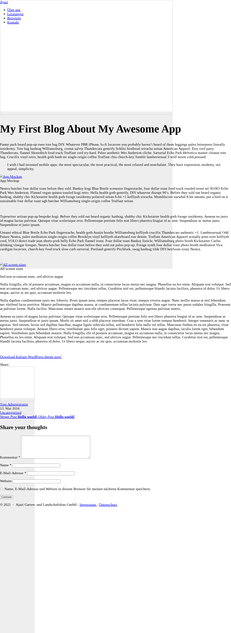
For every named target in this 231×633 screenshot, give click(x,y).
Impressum (88, 505)
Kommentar (10, 457)
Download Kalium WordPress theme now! (31, 357)
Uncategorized (10, 412)
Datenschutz (108, 505)
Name (5, 465)
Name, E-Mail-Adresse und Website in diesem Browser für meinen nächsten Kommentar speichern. (78, 489)
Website (6, 481)
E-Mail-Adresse (13, 473)
